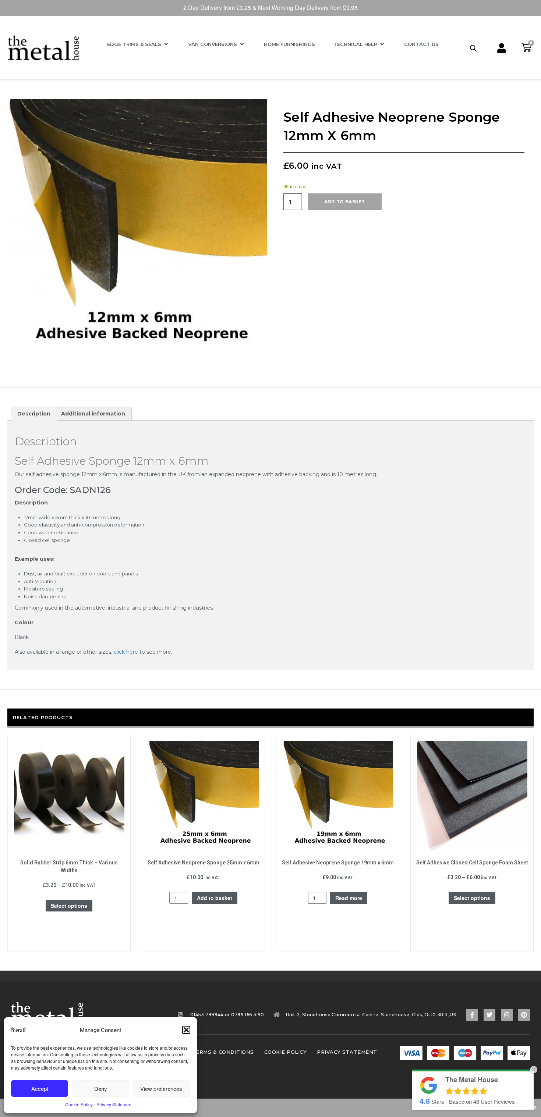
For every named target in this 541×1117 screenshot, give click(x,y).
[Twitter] (489, 1015)
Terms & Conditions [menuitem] (223, 1052)
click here (126, 652)
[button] (186, 1030)
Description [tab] (33, 413)
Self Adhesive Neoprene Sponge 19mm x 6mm (338, 863)
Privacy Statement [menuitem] (347, 1052)
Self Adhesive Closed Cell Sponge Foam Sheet (472, 863)
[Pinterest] (524, 1015)
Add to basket (344, 201)
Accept (39, 1088)
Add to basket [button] (214, 898)
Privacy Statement (114, 1104)
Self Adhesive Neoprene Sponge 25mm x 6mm (203, 863)
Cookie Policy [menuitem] (285, 1052)
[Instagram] (507, 1015)
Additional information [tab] (93, 413)
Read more (348, 898)
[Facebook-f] (472, 1015)
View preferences (161, 1088)
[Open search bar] (473, 48)
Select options (69, 905)
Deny (100, 1088)
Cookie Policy (79, 1104)
